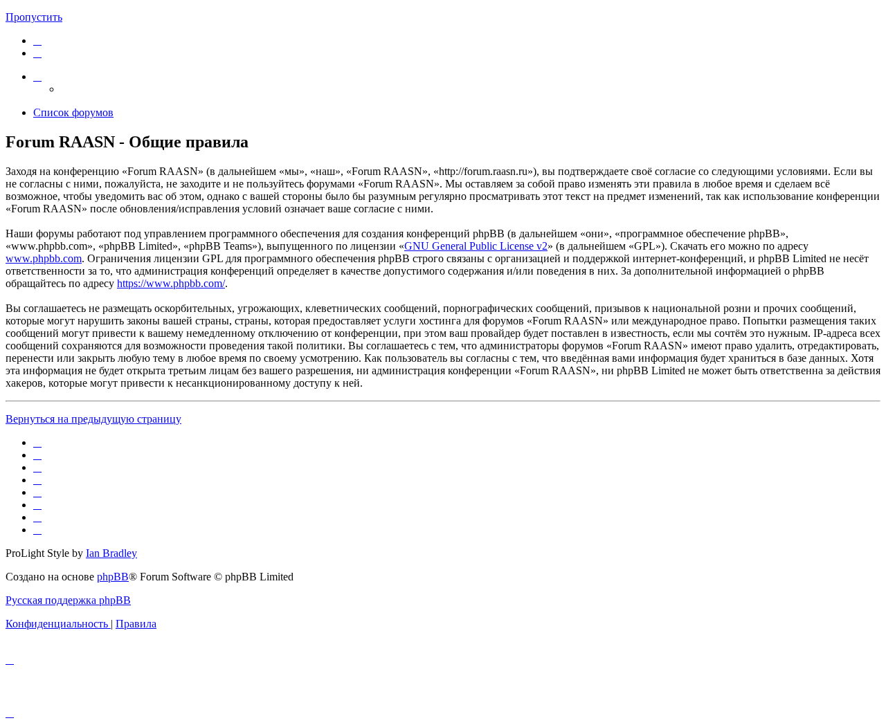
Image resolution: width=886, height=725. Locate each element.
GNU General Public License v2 (476, 246)
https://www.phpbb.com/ (171, 283)
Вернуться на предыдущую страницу (93, 419)
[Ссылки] (37, 76)
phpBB (113, 576)
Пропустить (34, 17)
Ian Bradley (111, 553)
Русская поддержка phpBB (68, 600)
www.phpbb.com (44, 258)
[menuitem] (37, 40)
